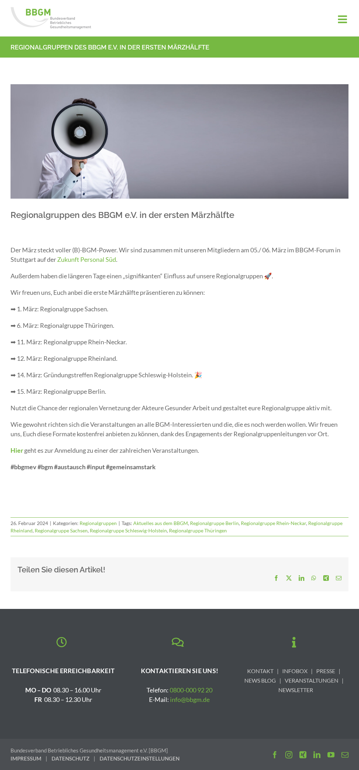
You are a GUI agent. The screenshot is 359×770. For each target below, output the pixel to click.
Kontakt (260, 671)
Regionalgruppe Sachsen (61, 530)
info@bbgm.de (190, 699)
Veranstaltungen (311, 680)
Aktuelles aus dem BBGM (160, 523)
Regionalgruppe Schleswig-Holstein (128, 530)
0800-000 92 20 (191, 690)
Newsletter (295, 689)
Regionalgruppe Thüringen (198, 530)
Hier (17, 450)
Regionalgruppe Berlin (214, 523)
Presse (325, 671)
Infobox (294, 671)
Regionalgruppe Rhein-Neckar (273, 523)
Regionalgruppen (98, 523)
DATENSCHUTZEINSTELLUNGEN (140, 758)
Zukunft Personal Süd (86, 259)
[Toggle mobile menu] (343, 19)
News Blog (260, 680)
